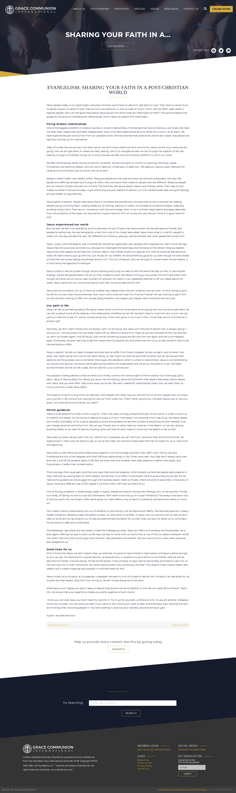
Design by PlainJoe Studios (18, 790)
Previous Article (59, 625)
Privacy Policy (145, 766)
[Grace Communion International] (30, 10)
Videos (154, 9)
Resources (171, 9)
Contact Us (191, 9)
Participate (121, 9)
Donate (118, 649)
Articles (139, 9)
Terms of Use (144, 763)
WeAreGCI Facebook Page (191, 750)
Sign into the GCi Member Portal (153, 750)
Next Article (179, 625)
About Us (79, 9)
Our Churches (99, 9)
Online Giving (221, 9)
